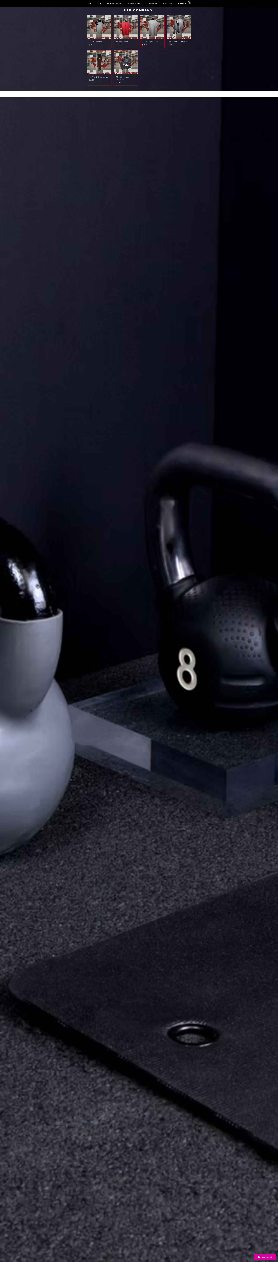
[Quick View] (99, 27)
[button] (190, 2)
